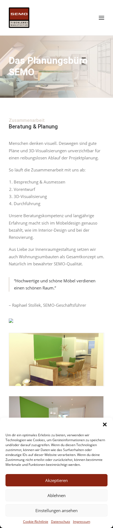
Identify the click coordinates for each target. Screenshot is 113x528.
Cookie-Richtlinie (35, 521)
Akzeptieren (56, 480)
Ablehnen (56, 495)
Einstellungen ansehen (56, 510)
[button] (105, 424)
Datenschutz (60, 521)
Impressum (81, 521)
